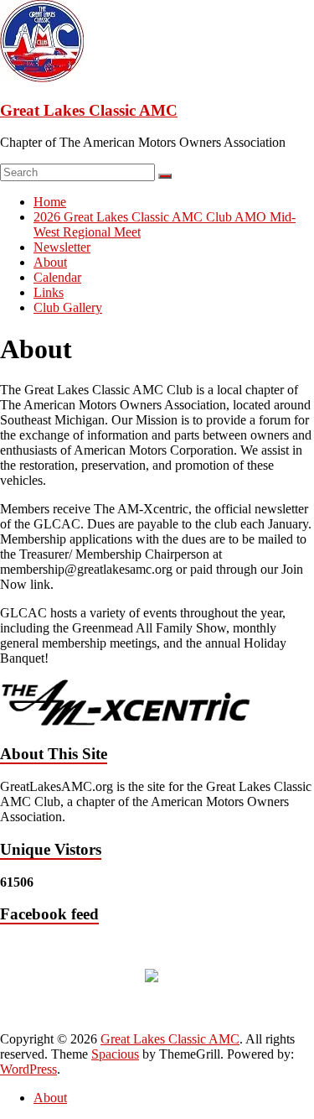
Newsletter (61, 247)
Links (48, 292)
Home (49, 202)
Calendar (57, 277)
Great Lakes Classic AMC (89, 110)
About (50, 262)
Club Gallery (67, 307)
